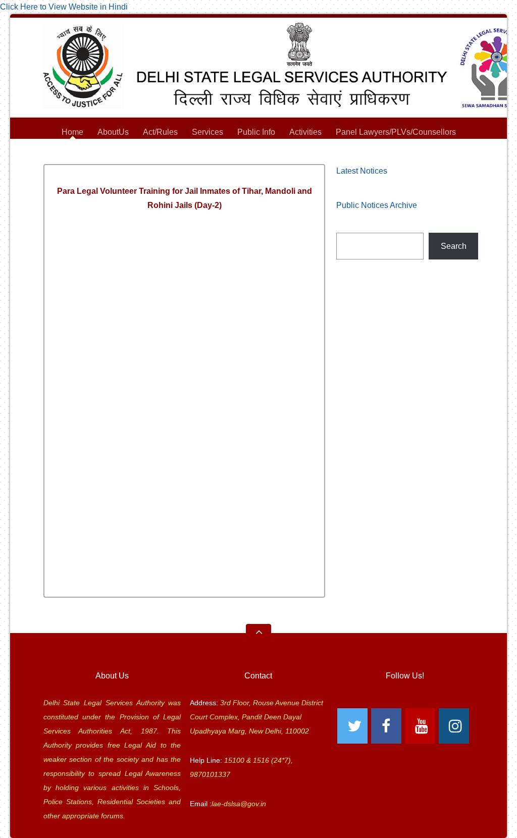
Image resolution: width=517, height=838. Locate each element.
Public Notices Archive (376, 205)
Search (454, 246)
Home (72, 132)
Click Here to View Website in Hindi (64, 7)
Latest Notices (361, 171)
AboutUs (113, 133)
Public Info (256, 133)
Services (207, 133)
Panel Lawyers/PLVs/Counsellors (396, 133)
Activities (305, 132)
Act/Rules (160, 132)
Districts (258, 147)
